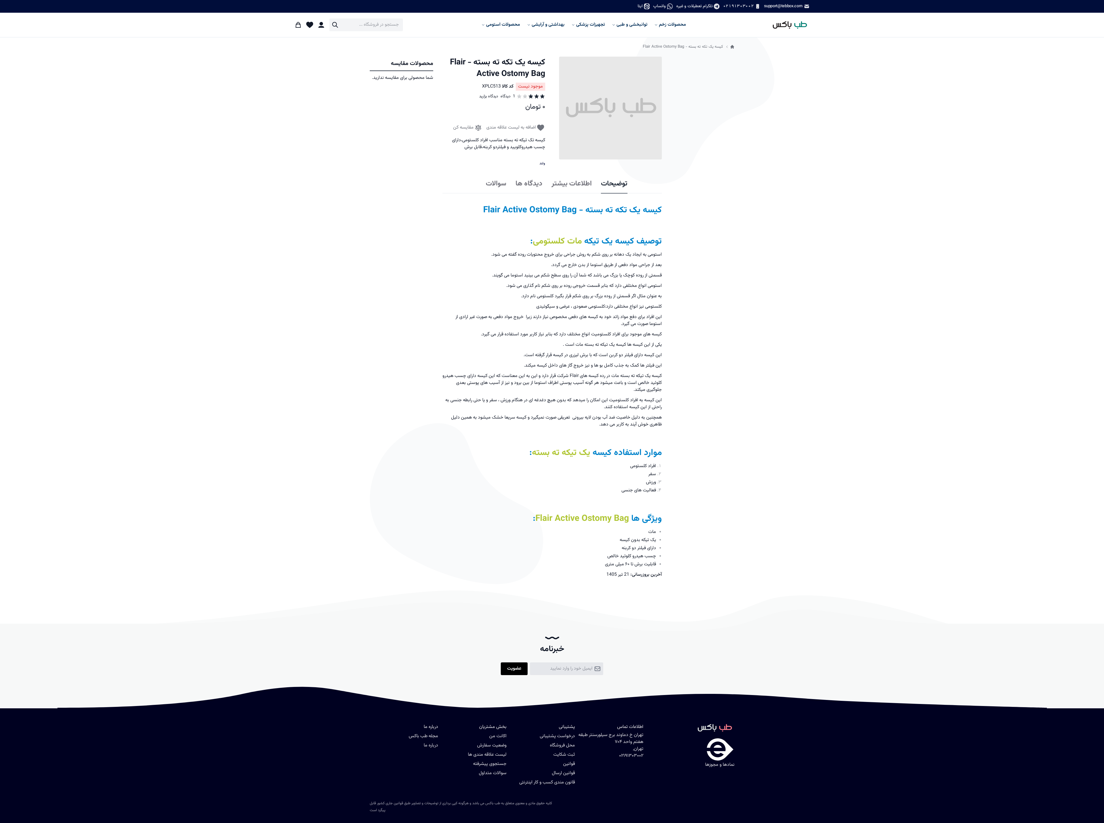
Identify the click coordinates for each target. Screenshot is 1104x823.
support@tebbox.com (783, 6)
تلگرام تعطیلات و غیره (694, 6)
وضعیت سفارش (492, 745)
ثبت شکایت (564, 754)
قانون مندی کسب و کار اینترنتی (547, 782)
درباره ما (431, 745)
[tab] (614, 184)
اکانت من (498, 736)
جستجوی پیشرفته (490, 764)
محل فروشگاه (562, 745)
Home (732, 46)
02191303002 (738, 6)
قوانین (569, 764)
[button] (610, 108)
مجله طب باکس (423, 736)
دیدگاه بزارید (488, 96)
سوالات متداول (493, 773)
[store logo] (787, 25)
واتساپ (659, 6)
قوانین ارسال (563, 773)
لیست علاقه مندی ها (487, 754)
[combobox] (366, 24)
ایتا (640, 6)
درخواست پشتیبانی (557, 736)
